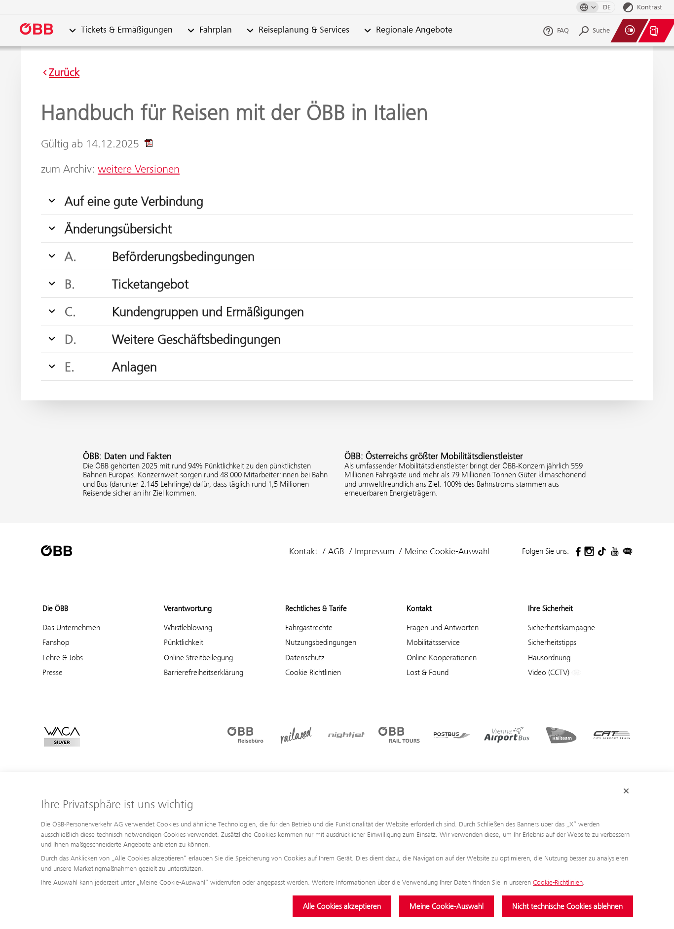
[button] (72, 31)
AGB (336, 551)
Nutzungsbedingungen (320, 642)
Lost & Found (428, 672)
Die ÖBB (55, 608)
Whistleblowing (188, 627)
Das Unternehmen (71, 627)
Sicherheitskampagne (561, 627)
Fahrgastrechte (309, 627)
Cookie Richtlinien (313, 672)
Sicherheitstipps (552, 642)
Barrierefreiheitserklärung (203, 672)
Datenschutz (305, 657)
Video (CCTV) (549, 672)
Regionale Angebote (414, 30)
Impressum (374, 551)
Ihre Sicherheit (550, 608)
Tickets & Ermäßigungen (127, 30)
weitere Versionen (139, 169)
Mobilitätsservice (433, 642)
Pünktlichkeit (183, 642)
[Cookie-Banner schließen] (626, 791)
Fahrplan (215, 30)
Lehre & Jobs (62, 657)
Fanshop (55, 642)
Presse (52, 672)
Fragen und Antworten (443, 627)
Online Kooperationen (442, 657)
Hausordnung (549, 657)
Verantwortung (188, 608)
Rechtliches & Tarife (316, 608)
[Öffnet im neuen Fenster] (576, 551)
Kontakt (303, 551)
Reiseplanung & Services (304, 30)
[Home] (37, 30)
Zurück (64, 72)
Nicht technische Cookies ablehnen (567, 906)
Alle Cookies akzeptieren (342, 906)
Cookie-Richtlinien (558, 882)
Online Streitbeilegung (198, 657)
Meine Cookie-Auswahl (447, 906)
